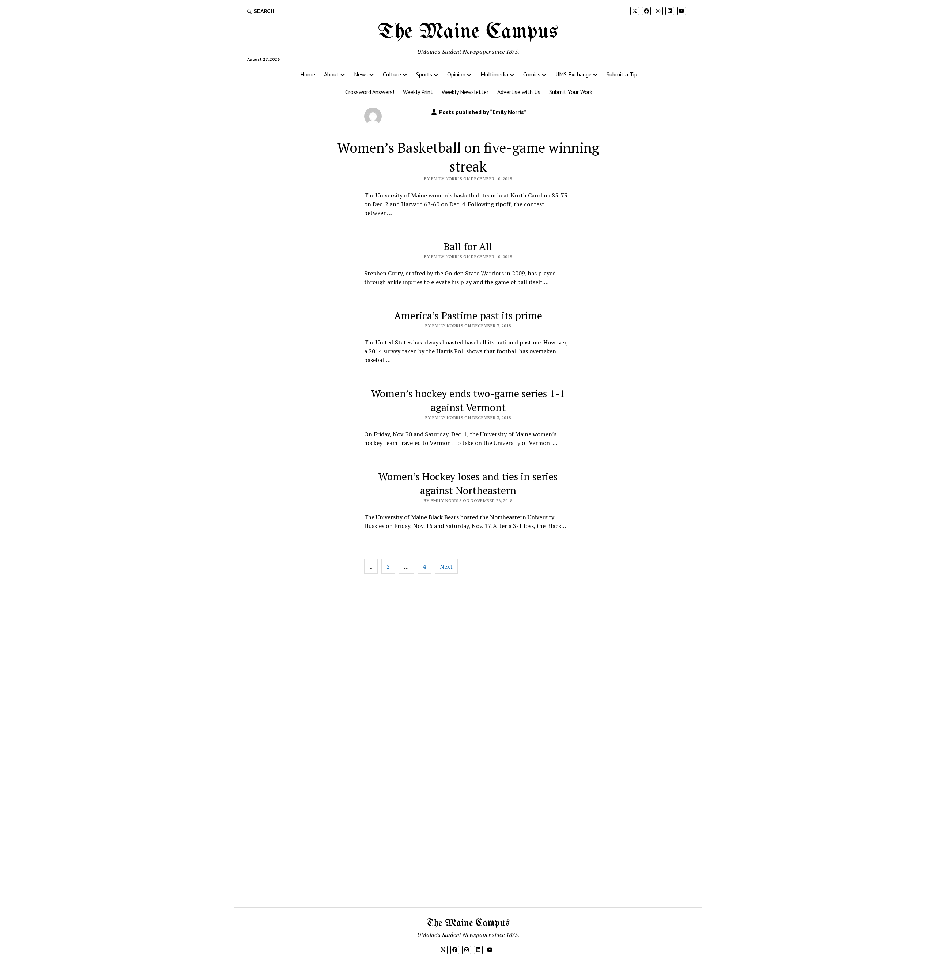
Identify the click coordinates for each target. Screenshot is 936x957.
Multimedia (494, 74)
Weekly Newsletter (465, 91)
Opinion (456, 74)
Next (446, 566)
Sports (424, 74)
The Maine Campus (468, 32)
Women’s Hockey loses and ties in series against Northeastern (468, 483)
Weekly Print (418, 91)
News (361, 74)
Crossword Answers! (369, 91)
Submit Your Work (570, 91)
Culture (392, 74)
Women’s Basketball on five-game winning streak (468, 157)
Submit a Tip (622, 74)
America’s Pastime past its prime (468, 315)
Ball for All (468, 246)
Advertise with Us (518, 91)
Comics (531, 74)
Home (307, 74)
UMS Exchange (573, 74)
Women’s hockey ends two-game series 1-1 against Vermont (468, 400)
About (331, 74)
